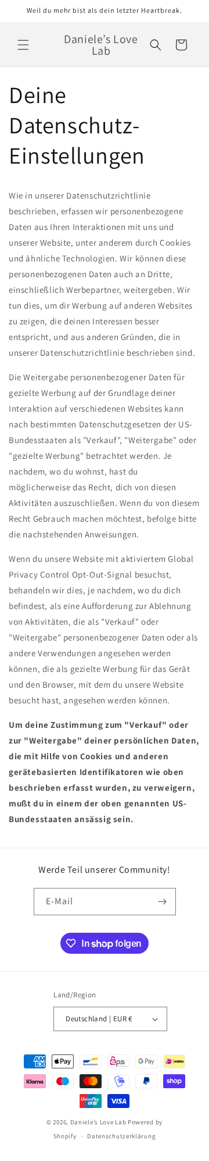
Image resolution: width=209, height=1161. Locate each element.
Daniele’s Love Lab (98, 1122)
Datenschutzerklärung (121, 1136)
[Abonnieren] (162, 901)
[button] (23, 45)
